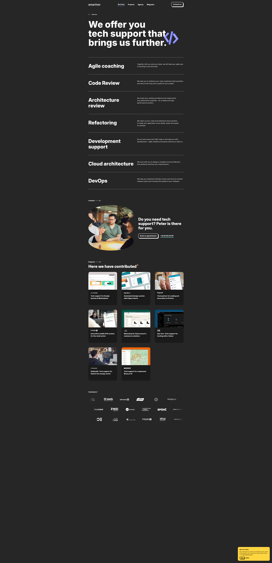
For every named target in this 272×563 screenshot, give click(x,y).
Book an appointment (148, 236)
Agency (141, 4)
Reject (247, 557)
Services (121, 4)
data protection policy (247, 554)
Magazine (150, 4)
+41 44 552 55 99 (166, 236)
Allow (242, 557)
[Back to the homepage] (94, 4)
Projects (131, 4)
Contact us (177, 4)
